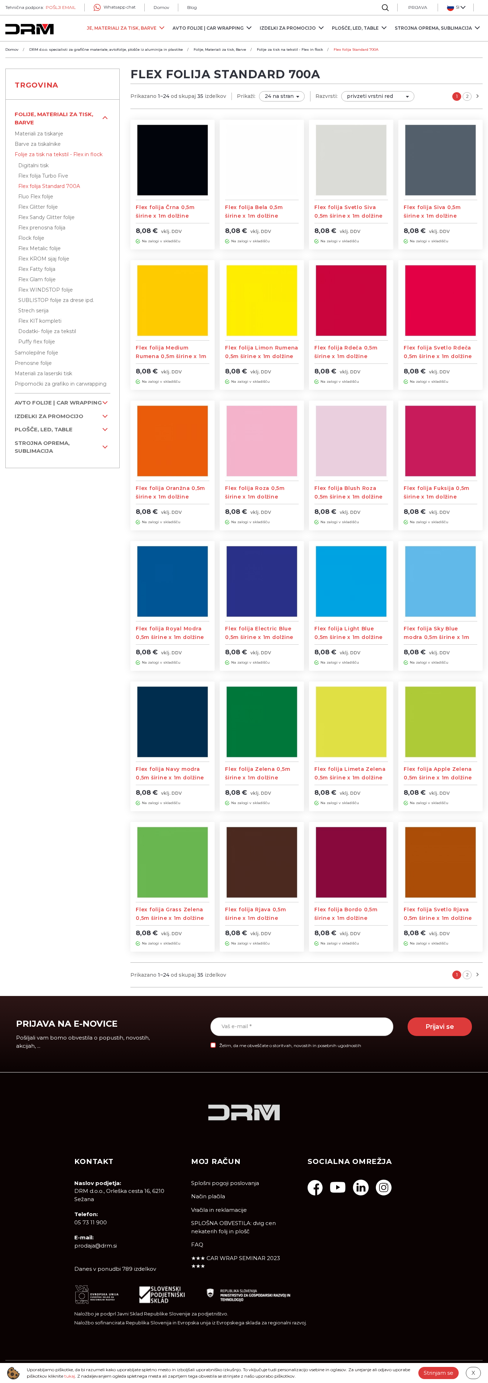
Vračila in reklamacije (219, 1209)
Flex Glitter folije (38, 207)
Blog (192, 7)
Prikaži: (246, 96)
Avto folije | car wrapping (58, 402)
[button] (456, 7)
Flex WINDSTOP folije (45, 290)
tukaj (69, 1376)
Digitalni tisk (33, 165)
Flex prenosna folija (41, 227)
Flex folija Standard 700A (49, 186)
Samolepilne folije (36, 353)
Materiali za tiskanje (39, 133)
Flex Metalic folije (39, 248)
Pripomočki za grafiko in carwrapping (60, 384)
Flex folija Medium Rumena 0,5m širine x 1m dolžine (171, 356)
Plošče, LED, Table (44, 429)
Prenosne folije (33, 363)
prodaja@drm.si (95, 1245)
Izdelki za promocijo (49, 416)
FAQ (197, 1244)
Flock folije (31, 238)
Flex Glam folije (37, 279)
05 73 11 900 (90, 1222)
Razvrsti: (326, 96)
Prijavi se (439, 1026)
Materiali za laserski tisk (43, 373)
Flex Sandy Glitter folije (46, 217)
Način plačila (208, 1196)
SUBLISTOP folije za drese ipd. (56, 300)
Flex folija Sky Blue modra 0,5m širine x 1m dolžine (436, 637)
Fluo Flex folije (35, 196)
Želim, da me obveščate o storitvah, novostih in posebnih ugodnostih (290, 1045)
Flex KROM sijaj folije (43, 259)
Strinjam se (438, 1372)
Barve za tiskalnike (38, 144)
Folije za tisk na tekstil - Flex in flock (59, 154)
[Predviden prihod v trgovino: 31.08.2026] (138, 241)
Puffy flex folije (36, 341)
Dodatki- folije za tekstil (47, 331)
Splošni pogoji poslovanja (225, 1183)
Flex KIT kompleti (39, 321)
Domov (161, 7)
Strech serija (33, 310)
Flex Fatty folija (36, 269)
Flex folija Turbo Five (43, 176)
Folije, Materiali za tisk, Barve (54, 118)
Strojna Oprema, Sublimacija (42, 447)
